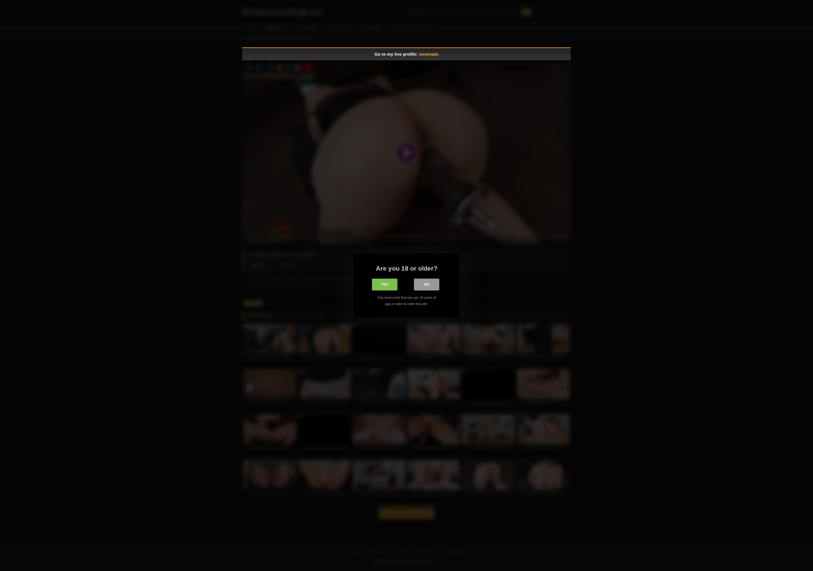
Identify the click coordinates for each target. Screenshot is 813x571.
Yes (384, 284)
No (426, 284)
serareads (429, 54)
